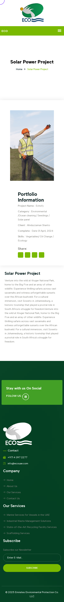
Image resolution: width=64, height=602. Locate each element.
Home (19, 69)
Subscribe (32, 568)
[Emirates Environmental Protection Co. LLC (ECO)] (32, 13)
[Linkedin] (25, 397)
